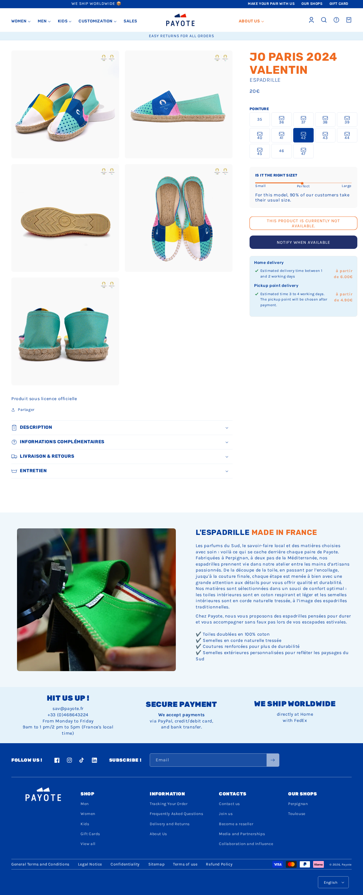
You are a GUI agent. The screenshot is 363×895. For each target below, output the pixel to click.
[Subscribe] (273, 760)
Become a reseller (236, 824)
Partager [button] (26, 409)
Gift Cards (90, 833)
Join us (226, 813)
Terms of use (185, 864)
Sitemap (156, 864)
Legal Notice (90, 864)
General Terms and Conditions (40, 864)
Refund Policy (219, 864)
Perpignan (298, 803)
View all (88, 843)
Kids (85, 824)
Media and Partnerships (242, 833)
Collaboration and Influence (246, 843)
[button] (21, 21)
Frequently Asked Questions (176, 813)
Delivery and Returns (170, 824)
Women (88, 813)
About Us (158, 833)
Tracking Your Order (168, 803)
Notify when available (303, 242)
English (330, 882)
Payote (347, 864)
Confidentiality (125, 864)
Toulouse (296, 813)
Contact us (229, 803)
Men (85, 803)
